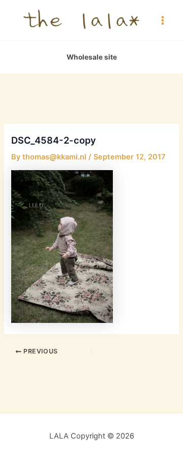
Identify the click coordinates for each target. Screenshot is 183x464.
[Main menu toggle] (162, 20)
